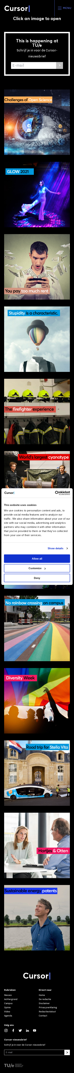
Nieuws (8, 995)
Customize (35, 568)
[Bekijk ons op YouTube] (36, 1030)
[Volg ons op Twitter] (22, 1030)
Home (42, 995)
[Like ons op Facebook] (15, 1030)
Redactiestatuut (47, 1011)
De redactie (45, 999)
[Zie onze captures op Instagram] (7, 1030)
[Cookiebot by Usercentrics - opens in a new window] (55, 493)
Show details (55, 548)
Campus (8, 1003)
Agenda (8, 1015)
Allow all (37, 558)
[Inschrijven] (59, 65)
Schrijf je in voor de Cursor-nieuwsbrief (24, 1045)
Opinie (7, 1007)
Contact (43, 1015)
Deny (37, 578)
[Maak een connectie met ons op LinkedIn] (29, 1030)
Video (7, 1011)
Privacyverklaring (48, 1007)
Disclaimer (44, 1003)
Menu (66, 8)
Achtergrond (10, 999)
